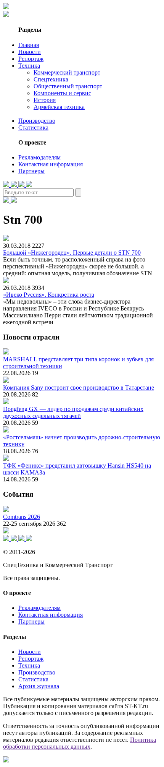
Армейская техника (59, 107)
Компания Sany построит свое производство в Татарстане (78, 387)
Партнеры (31, 171)
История (45, 100)
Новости (29, 52)
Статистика (33, 127)
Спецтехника (51, 79)
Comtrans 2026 (21, 517)
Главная (28, 45)
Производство (36, 120)
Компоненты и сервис (62, 93)
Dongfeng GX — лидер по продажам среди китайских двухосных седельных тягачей (73, 412)
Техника (29, 65)
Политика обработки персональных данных (79, 743)
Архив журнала (38, 686)
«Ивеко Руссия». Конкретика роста (48, 294)
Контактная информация (50, 164)
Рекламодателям (39, 157)
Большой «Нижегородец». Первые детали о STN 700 (72, 252)
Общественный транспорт (68, 86)
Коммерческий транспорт (67, 72)
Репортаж (30, 58)
